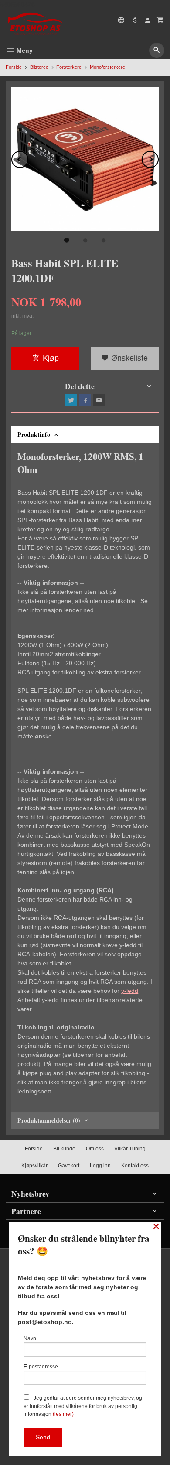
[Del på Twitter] (71, 400)
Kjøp (51, 358)
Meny (24, 50)
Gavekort (68, 1166)
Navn (30, 1338)
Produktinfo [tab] (33, 434)
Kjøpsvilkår (34, 1166)
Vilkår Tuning (130, 1149)
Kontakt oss (135, 1166)
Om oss (95, 1149)
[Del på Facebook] (85, 400)
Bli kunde (64, 1149)
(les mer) (63, 1414)
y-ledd (129, 990)
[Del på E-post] (99, 400)
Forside (14, 67)
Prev (27, 157)
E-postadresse (41, 1367)
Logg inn (100, 1166)
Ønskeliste (128, 358)
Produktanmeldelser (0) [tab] (48, 1120)
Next (158, 157)
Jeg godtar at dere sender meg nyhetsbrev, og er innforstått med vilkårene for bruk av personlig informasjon (83, 1406)
